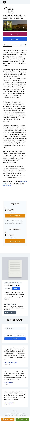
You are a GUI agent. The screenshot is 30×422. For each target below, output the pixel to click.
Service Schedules (20, 45)
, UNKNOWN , (12, 212)
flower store (7, 186)
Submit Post (15, 338)
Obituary (8, 45)
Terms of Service (19, 415)
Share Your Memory (10, 312)
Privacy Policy (11, 415)
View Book (7, 288)
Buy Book (16, 288)
